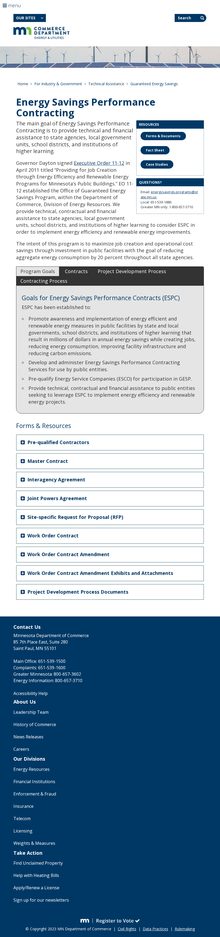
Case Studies (157, 164)
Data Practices (155, 928)
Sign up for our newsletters (41, 900)
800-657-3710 (68, 680)
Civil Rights (127, 928)
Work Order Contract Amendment (67, 554)
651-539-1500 (51, 661)
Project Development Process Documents (77, 592)
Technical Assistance (106, 83)
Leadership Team (31, 712)
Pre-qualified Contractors (57, 442)
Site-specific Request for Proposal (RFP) (74, 517)
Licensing (22, 831)
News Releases (28, 737)
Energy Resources (31, 769)
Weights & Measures (34, 843)
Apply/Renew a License (36, 888)
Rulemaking (185, 928)
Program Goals (37, 271)
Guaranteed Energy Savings (154, 83)
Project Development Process (132, 271)
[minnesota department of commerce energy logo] (41, 33)
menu (14, 5)
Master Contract (47, 461)
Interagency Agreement (55, 479)
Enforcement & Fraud (34, 794)
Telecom (22, 818)
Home (22, 83)
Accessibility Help (30, 693)
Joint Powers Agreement (56, 498)
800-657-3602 (67, 674)
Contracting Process (43, 281)
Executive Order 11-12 (99, 163)
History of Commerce (34, 724)
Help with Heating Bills (36, 875)
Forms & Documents (163, 136)
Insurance (23, 806)
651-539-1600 (51, 668)
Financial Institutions (34, 781)
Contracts (76, 271)
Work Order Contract (52, 535)
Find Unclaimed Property (38, 863)
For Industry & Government (58, 83)
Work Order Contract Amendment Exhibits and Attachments (99, 573)
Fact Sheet (155, 150)
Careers (21, 749)
